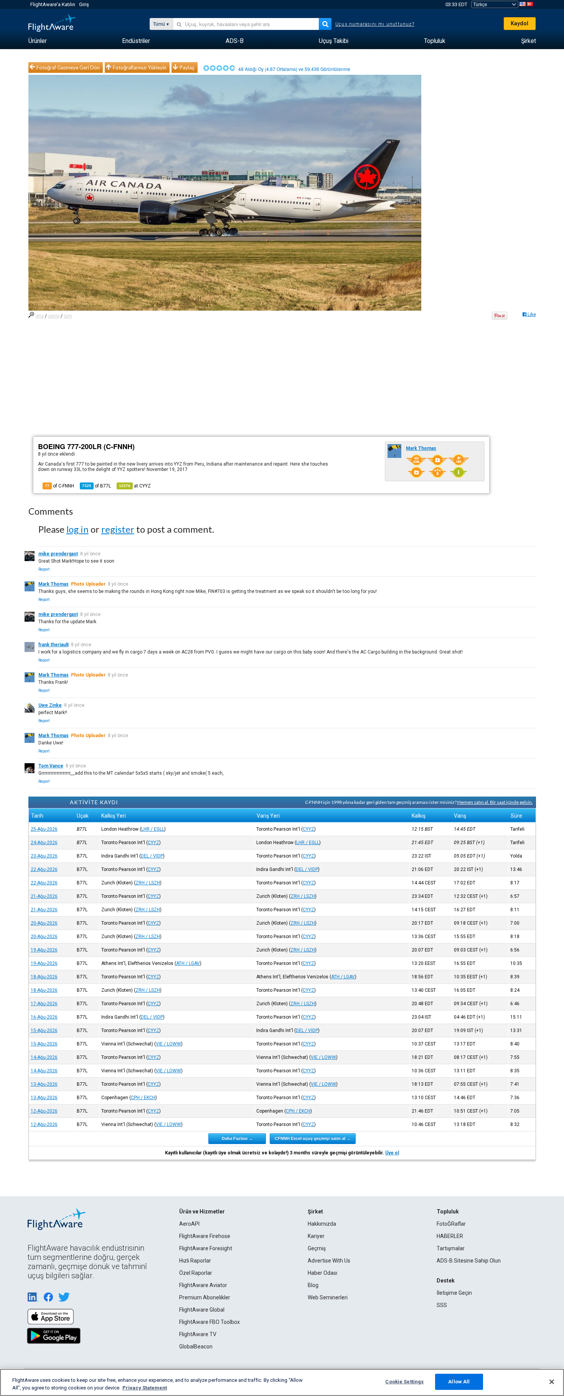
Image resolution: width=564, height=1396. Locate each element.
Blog (313, 1285)
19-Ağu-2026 (44, 950)
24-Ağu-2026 (44, 842)
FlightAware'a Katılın (52, 4)
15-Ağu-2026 (44, 1030)
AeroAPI (189, 1224)
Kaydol (519, 23)
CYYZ (308, 829)
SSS (442, 1305)
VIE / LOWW (168, 1044)
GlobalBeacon (196, 1346)
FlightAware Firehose (204, 1236)
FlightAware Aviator (203, 1285)
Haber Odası (322, 1273)
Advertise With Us (329, 1261)
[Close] (551, 1381)
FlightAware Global (201, 1310)
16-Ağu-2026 (44, 1017)
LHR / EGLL (152, 829)
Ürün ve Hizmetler (202, 1211)
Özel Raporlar (195, 1273)
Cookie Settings (404, 1381)
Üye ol (392, 1153)
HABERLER (450, 1236)
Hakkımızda (322, 1224)
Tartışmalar (451, 1248)
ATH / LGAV (188, 963)
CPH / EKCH (143, 1097)
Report (43, 569)
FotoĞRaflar (451, 1224)
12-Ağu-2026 (44, 1111)
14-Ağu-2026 (44, 1057)
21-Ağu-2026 (44, 896)
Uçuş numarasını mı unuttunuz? (374, 24)
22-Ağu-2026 (44, 869)
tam (68, 316)
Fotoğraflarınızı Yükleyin (140, 67)
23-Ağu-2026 (44, 856)
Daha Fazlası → (237, 1138)
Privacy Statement (144, 1388)
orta (39, 316)
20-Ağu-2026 (44, 923)
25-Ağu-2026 (44, 829)
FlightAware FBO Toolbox (209, 1322)
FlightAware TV (197, 1334)
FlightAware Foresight (205, 1248)
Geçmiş (317, 1248)
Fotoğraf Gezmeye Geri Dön (68, 67)
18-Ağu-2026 (44, 977)
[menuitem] (37, 41)
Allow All (459, 1381)
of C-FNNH (59, 486)
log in (77, 529)
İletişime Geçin (454, 1293)
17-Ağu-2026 (44, 1003)
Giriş (84, 4)
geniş (53, 316)
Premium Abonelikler (204, 1297)
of (96, 486)
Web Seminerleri (328, 1297)
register (117, 529)
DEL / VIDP (152, 856)
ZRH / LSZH (147, 883)
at (135, 486)
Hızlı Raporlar (195, 1261)
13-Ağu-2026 (44, 1084)
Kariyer (316, 1236)
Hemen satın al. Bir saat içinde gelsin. (495, 802)
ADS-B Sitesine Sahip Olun (469, 1261)
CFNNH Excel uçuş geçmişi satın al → (313, 1138)
